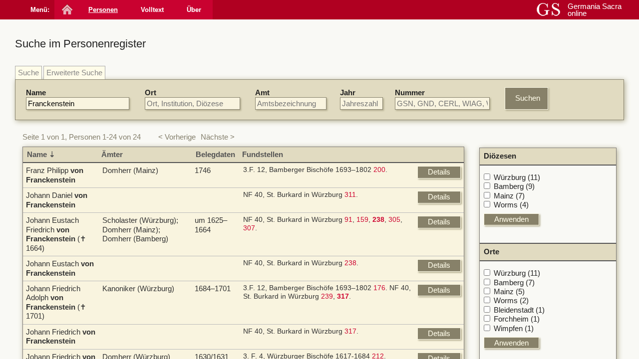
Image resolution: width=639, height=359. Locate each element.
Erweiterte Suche (74, 72)
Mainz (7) (509, 195)
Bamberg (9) (514, 186)
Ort (150, 92)
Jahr (347, 92)
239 (327, 296)
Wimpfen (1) (514, 328)
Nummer (410, 92)
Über (194, 9)
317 (350, 331)
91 (348, 219)
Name (36, 92)
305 (394, 219)
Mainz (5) (509, 291)
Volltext (152, 9)
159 (362, 219)
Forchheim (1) (517, 319)
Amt (262, 92)
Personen (103, 9)
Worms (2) (511, 300)
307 (249, 228)
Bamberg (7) (514, 282)
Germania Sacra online (595, 9)
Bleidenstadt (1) (519, 310)
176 (379, 288)
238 (350, 263)
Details (439, 172)
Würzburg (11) (517, 177)
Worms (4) (511, 204)
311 (350, 194)
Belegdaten (215, 154)
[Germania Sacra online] (66, 9)
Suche (28, 72)
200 (379, 170)
